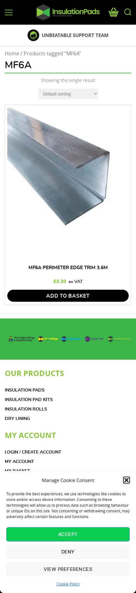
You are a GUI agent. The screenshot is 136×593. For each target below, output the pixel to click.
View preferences (68, 569)
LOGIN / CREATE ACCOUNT (33, 452)
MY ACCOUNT (19, 462)
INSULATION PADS (25, 390)
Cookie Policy (68, 583)
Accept (68, 534)
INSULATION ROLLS (26, 409)
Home (12, 53)
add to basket (68, 296)
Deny (68, 552)
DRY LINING (17, 419)
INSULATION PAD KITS (29, 400)
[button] (126, 480)
